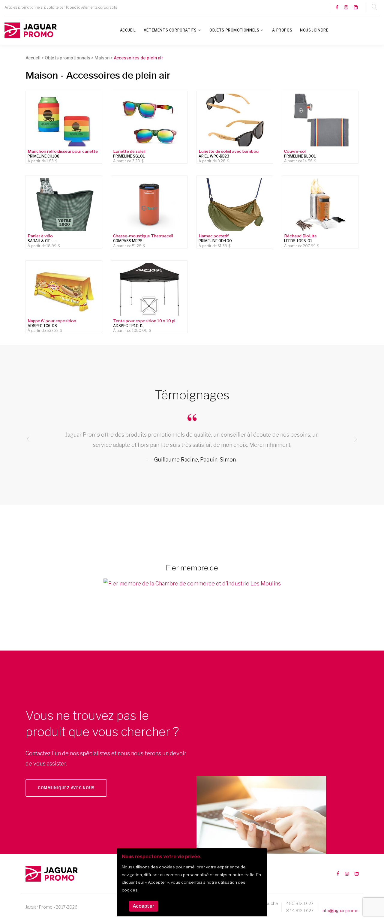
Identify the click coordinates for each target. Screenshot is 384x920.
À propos (282, 30)
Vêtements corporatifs (170, 30)
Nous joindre (314, 30)
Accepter (143, 906)
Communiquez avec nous (66, 788)
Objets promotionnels (234, 30)
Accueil (128, 30)
